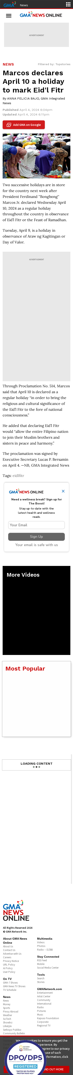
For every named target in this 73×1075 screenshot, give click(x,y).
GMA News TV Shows (14, 986)
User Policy (9, 972)
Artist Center (43, 996)
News (24, 5)
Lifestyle (7, 1026)
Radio (40, 1007)
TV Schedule (9, 990)
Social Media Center (48, 967)
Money (6, 1004)
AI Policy (8, 968)
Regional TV (43, 1025)
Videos (40, 942)
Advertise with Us (12, 953)
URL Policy (9, 964)
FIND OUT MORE (53, 1069)
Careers (7, 957)
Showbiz (7, 1022)
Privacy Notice (11, 961)
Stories (40, 982)
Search (40, 978)
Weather (7, 1015)
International (44, 1003)
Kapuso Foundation (48, 1018)
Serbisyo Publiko (12, 1029)
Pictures (41, 1011)
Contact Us (9, 950)
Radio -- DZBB (45, 949)
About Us (8, 946)
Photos (41, 946)
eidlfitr (18, 475)
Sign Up (36, 536)
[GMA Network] (9, 4)
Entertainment (45, 992)
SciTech (7, 1019)
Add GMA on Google (24, 125)
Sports (6, 1008)
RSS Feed (42, 960)
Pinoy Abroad (10, 1011)
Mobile (40, 964)
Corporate (42, 1022)
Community (43, 1000)
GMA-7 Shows (10, 982)
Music (40, 1014)
